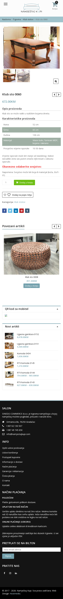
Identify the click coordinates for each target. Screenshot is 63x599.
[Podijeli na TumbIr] (27, 210)
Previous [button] (7, 47)
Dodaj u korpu (26, 182)
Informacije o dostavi (12, 462)
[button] (58, 83)
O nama (6, 480)
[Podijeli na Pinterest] (21, 210)
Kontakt (6, 485)
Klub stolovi (19, 202)
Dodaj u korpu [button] (31, 285)
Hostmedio (15, 593)
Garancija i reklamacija (13, 471)
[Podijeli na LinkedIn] (16, 210)
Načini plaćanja (9, 466)
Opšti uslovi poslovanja (13, 448)
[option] (31, 47)
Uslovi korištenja (10, 452)
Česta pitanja (8, 476)
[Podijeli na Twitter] (10, 210)
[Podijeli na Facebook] (4, 210)
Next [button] (55, 47)
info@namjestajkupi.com (18, 434)
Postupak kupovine (11, 457)
